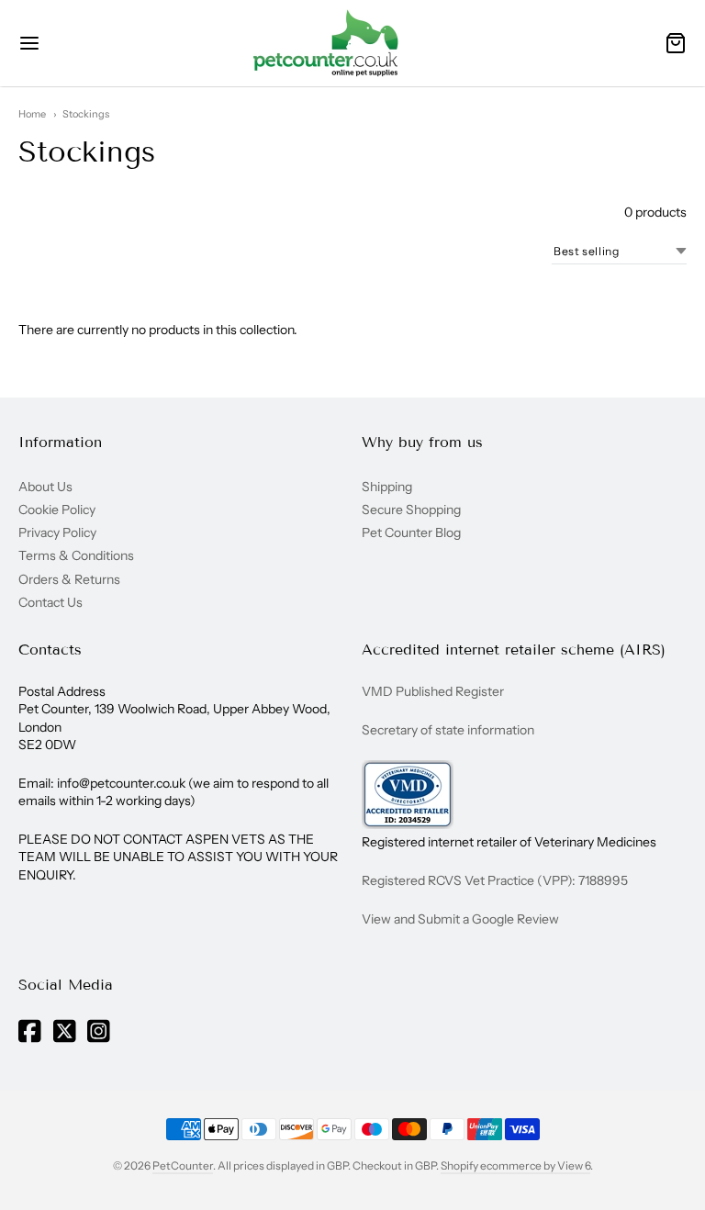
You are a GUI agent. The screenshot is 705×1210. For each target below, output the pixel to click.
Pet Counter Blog (411, 532)
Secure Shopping (411, 509)
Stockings (85, 113)
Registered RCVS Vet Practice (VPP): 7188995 (495, 880)
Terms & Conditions (76, 555)
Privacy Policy (57, 532)
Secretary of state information (448, 730)
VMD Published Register (433, 691)
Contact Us (50, 602)
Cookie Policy (56, 509)
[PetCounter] (325, 43)
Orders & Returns (69, 579)
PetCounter (182, 1165)
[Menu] (71, 43)
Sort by (514, 251)
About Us (45, 486)
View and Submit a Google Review (460, 919)
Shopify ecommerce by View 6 (515, 1165)
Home (32, 113)
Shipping (387, 486)
